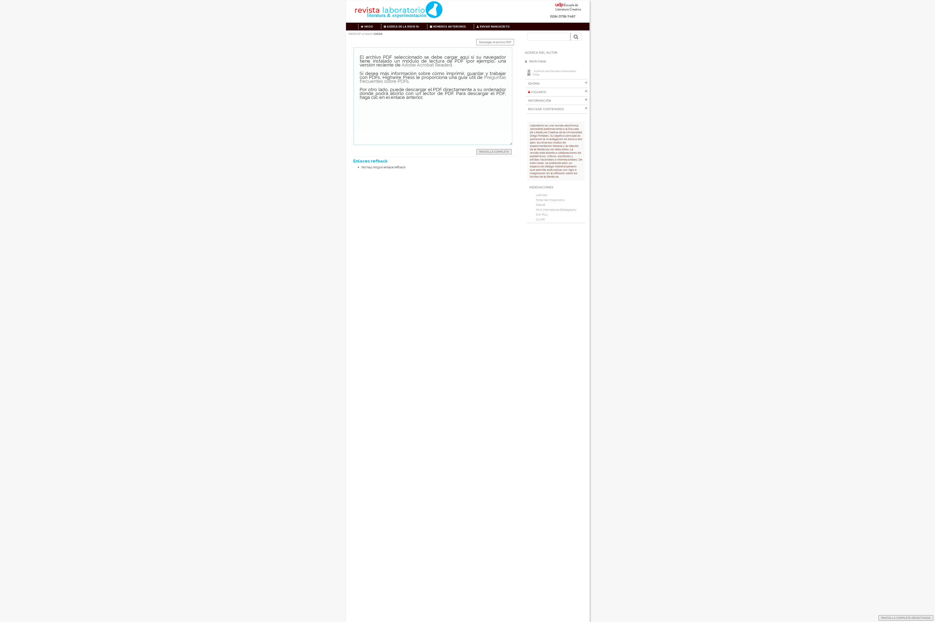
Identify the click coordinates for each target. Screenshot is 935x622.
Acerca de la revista (402, 26)
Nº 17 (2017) (365, 34)
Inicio (368, 26)
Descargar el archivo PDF (495, 42)
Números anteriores (449, 26)
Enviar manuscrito (494, 26)
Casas (378, 34)
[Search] (575, 37)
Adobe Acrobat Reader (426, 64)
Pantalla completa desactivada (906, 618)
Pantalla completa (494, 151)
